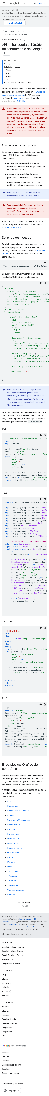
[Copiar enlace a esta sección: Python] (13, 429)
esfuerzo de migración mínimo (25, 124)
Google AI (6, 1069)
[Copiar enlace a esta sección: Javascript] (17, 621)
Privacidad (19, 1084)
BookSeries (12, 806)
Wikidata (10, 405)
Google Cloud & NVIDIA (11, 963)
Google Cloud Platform (11, 1065)
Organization (13, 852)
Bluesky (5, 979)
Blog (4, 975)
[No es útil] (25, 39)
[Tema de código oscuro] (45, 262)
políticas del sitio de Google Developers (27, 927)
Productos (21, 31)
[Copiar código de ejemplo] (45, 283)
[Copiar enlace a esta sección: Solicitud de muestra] (34, 237)
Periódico (11, 857)
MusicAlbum (13, 838)
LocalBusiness (14, 824)
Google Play (7, 1032)
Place (10, 866)
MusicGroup (12, 843)
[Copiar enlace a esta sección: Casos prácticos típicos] (38, 145)
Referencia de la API (11, 228)
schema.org (18, 98)
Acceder (42, 3)
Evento (10, 815)
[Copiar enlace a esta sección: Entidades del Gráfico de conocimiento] (24, 769)
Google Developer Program (13, 947)
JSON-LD (20, 101)
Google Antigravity (9, 1023)
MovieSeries (13, 834)
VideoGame (12, 885)
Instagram (6, 983)
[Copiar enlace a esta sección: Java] (10, 493)
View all (5, 1036)
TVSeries (11, 880)
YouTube (6, 995)
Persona (11, 862)
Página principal (8, 31)
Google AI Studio (9, 1019)
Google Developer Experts (12, 955)
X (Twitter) (6, 991)
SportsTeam (12, 871)
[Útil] (21, 39)
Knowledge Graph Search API (24, 3)
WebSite (11, 894)
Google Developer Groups (12, 951)
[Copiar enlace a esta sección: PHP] (9, 698)
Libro (9, 801)
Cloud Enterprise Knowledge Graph (30, 118)
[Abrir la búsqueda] (34, 3)
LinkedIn (5, 987)
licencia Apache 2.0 (12, 924)
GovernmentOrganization (18, 820)
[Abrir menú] (4, 3)
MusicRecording (14, 848)
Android (5, 1007)
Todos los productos (10, 1073)
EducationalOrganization (18, 810)
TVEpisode (12, 876)
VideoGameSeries (15, 890)
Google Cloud (7, 1028)
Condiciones (7, 1084)
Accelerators (7, 959)
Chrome (5, 1011)
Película (11, 829)
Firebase (5, 1015)
